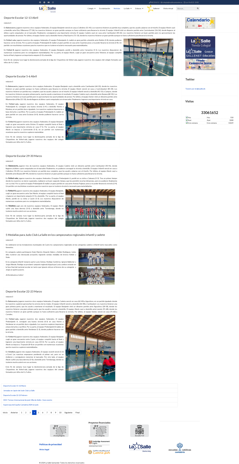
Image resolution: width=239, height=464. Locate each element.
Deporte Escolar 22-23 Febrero (15, 395)
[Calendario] (209, 23)
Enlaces (138, 8)
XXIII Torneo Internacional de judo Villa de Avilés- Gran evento (27, 400)
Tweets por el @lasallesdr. (195, 89)
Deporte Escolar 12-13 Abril (21, 17)
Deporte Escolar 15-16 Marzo (14, 386)
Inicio (5, 412)
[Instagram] (53, 2)
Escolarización (104, 8)
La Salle (127, 8)
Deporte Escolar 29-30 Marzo (24, 155)
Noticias (117, 8)
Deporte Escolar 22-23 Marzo (24, 291)
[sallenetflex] (209, 53)
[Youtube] (49, 2)
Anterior (14, 412)
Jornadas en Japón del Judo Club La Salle (19, 390)
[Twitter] (44, 2)
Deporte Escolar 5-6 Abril (21, 76)
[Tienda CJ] (209, 64)
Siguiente (68, 412)
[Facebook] (40, 2)
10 (60, 412)
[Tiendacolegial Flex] (209, 42)
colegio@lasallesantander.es (172, 2)
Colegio (90, 8)
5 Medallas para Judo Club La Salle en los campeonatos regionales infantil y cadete (55, 234)
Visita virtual (168, 8)
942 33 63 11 (155, 2)
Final (77, 412)
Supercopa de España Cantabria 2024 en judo (20, 405)
